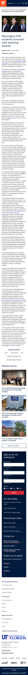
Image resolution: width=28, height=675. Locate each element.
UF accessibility (22, 673)
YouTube (24, 658)
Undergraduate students (8, 589)
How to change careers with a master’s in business (12, 440)
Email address (7, 461)
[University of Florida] (3, 3)
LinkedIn (6, 567)
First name (6, 470)
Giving (3, 626)
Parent (13, 488)
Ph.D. (22, 352)
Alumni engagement (7, 619)
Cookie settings (13, 673)
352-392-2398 (6, 650)
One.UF (10, 604)
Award (6, 352)
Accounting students (7, 585)
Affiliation (6, 486)
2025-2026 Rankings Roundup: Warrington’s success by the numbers (13, 415)
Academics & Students (14, 9)
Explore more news (13, 446)
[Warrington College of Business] (14, 3)
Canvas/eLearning (6, 600)
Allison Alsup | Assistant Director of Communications (11, 541)
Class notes (5, 622)
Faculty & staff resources (9, 631)
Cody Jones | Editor (9, 546)
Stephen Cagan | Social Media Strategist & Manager (12, 550)
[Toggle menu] (26, 3)
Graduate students (7, 592)
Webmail (10, 611)
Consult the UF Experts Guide (14, 512)
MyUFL (10, 607)
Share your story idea (14, 523)
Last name (6, 478)
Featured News (14, 352)
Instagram (7, 570)
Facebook (6, 563)
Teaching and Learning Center (14, 356)
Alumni (7, 488)
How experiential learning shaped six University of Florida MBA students (13, 390)
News (6, 9)
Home (3, 9)
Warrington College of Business (14, 359)
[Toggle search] (23, 3)
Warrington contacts (7, 653)
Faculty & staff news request (14, 531)
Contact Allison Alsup (14, 508)
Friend (20, 488)
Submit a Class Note (14, 527)
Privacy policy (5, 673)
